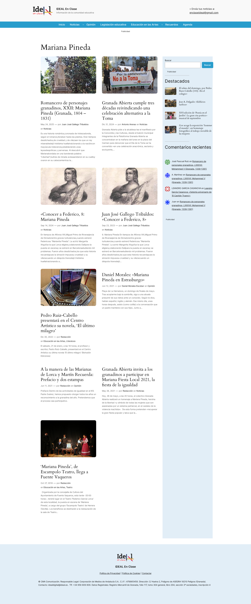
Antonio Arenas (129, 124)
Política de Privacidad (110, 573)
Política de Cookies (131, 573)
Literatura (70, 341)
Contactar (147, 573)
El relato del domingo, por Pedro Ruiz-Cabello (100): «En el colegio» (195, 91)
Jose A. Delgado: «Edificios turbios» (192, 103)
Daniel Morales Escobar (133, 286)
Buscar (168, 60)
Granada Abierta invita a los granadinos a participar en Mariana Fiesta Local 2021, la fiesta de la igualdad (128, 377)
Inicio (62, 24)
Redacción (66, 337)
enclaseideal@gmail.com (204, 12)
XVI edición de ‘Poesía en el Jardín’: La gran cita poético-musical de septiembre (193, 115)
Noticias (47, 128)
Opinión (151, 286)
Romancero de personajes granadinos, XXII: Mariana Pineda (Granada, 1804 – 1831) (65, 111)
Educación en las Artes (54, 341)
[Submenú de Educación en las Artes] (162, 24)
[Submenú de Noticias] (83, 24)
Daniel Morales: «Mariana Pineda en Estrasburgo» (125, 277)
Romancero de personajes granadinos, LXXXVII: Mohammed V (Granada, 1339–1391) (189, 165)
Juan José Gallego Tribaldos (75, 124)
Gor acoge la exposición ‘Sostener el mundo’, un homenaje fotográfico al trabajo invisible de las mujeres (195, 129)
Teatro (69, 487)
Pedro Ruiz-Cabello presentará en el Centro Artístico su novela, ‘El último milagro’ (68, 323)
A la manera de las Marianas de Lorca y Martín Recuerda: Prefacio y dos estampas (67, 374)
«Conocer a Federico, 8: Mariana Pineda (62, 217)
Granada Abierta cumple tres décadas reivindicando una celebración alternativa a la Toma (128, 111)
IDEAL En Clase (66, 9)
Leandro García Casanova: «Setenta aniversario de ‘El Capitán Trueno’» (192, 192)
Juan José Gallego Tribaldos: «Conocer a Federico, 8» (128, 217)
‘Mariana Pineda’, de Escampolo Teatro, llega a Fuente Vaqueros (64, 472)
